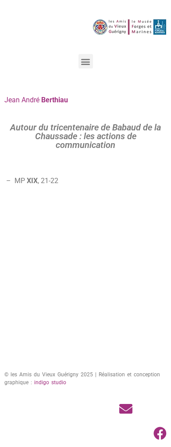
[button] (85, 61)
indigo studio (50, 382)
